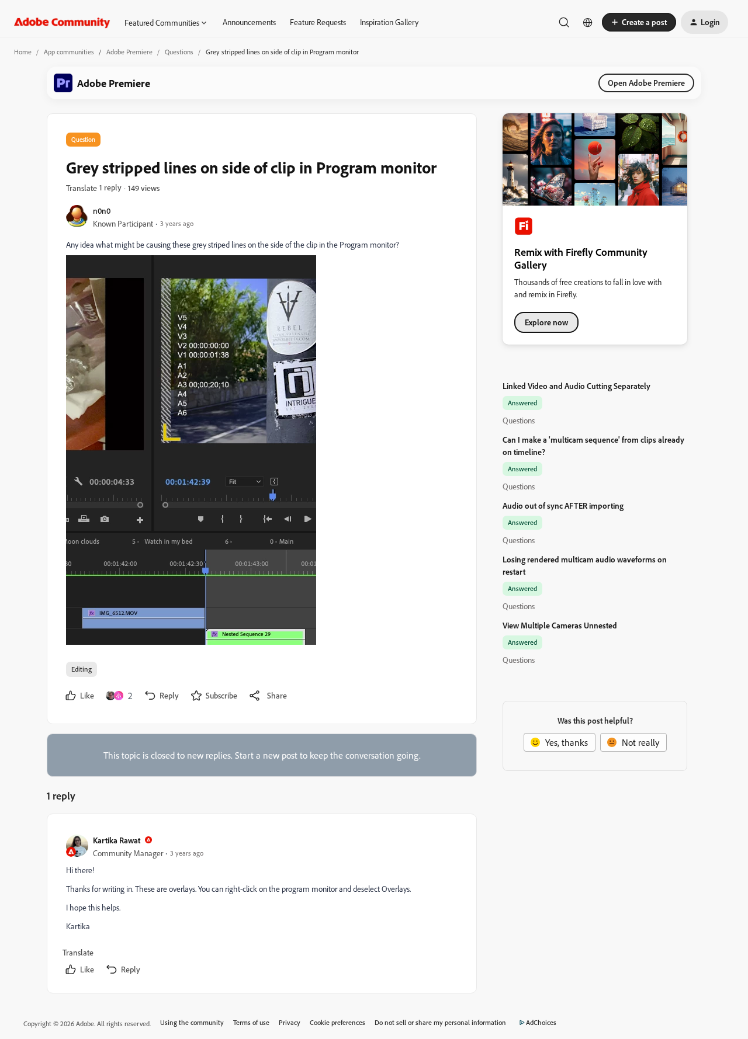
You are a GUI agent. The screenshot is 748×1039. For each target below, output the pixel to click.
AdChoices (541, 1022)
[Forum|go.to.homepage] (62, 22)
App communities (69, 51)
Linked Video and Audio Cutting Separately (576, 386)
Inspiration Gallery (389, 22)
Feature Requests (318, 22)
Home (23, 51)
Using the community (192, 1022)
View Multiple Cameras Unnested (560, 625)
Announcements (249, 22)
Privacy (289, 1022)
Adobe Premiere (129, 51)
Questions (179, 51)
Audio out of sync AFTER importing (563, 505)
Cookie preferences (337, 1022)
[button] (639, 22)
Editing (81, 669)
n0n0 (101, 211)
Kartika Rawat (116, 840)
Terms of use (251, 1022)
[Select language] (588, 22)
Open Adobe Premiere (646, 83)
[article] (261, 906)
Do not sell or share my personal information (440, 1022)
